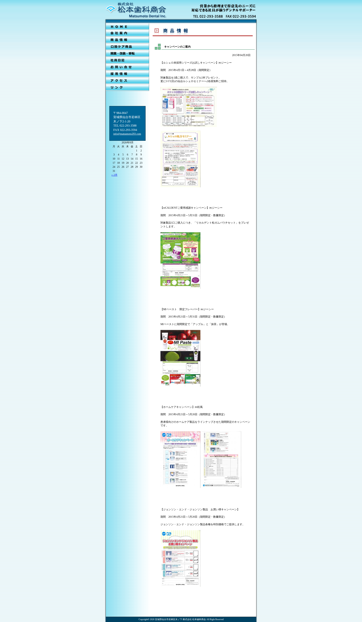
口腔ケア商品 (127, 46)
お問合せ (127, 67)
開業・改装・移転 (127, 53)
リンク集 (127, 87)
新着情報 (127, 40)
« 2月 (114, 175)
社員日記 (127, 60)
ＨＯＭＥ (127, 26)
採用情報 (127, 74)
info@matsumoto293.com (127, 133)
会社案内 (127, 33)
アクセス (127, 80)
